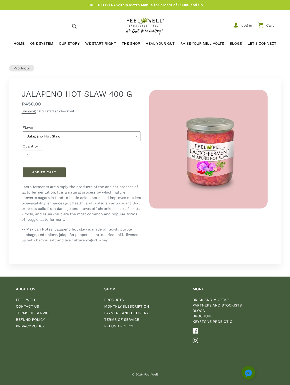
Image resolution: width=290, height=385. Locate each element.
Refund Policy (30, 319)
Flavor (28, 127)
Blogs (199, 311)
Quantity (30, 146)
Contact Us (27, 306)
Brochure (203, 316)
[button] (248, 373)
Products (22, 68)
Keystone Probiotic (212, 321)
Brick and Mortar (211, 300)
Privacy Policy (30, 326)
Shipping (29, 111)
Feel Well (26, 300)
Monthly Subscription (126, 306)
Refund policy (118, 326)
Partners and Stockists (217, 305)
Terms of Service (33, 313)
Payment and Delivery (126, 313)
